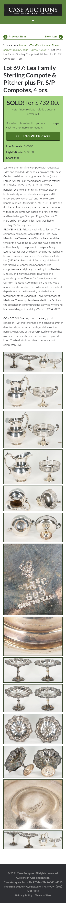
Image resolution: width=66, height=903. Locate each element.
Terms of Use (43, 895)
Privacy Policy (23, 895)
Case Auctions (33, 10)
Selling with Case (33, 136)
